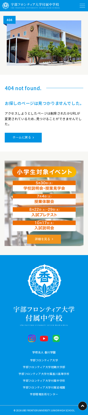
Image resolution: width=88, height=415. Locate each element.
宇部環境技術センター (44, 394)
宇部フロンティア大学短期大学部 (44, 367)
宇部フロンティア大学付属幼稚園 (44, 387)
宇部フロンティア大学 (44, 360)
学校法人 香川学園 (44, 352)
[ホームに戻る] (31, 5)
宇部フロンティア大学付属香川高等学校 (44, 374)
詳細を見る (42, 239)
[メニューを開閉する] (82, 5)
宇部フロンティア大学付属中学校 (44, 380)
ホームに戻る (22, 137)
